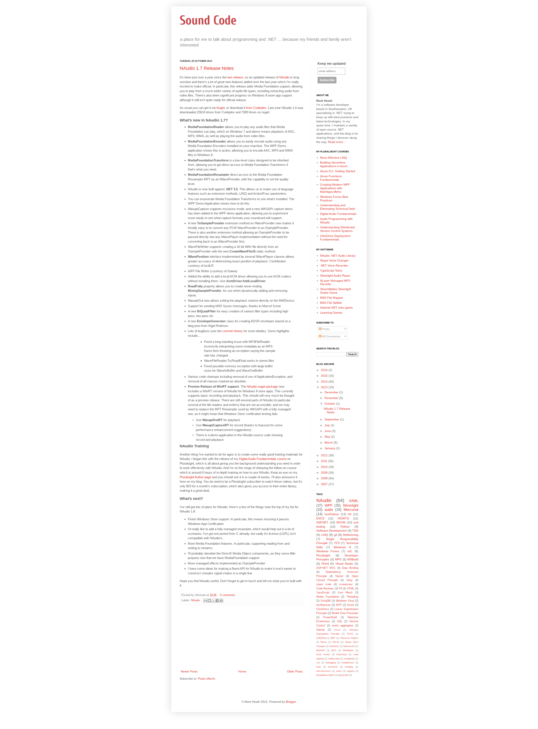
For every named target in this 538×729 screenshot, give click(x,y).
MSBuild (352, 559)
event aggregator (342, 625)
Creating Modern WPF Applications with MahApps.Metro (335, 188)
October (330, 403)
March (329, 442)
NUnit (325, 563)
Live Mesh (345, 592)
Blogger (291, 701)
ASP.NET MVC (326, 568)
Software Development (331, 530)
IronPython (331, 514)
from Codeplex (256, 108)
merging (349, 667)
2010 (324, 467)
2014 (324, 381)
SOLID (335, 642)
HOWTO (343, 518)
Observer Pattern (349, 638)
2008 (324, 478)
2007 (324, 484)
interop (320, 629)
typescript (343, 675)
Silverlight (350, 505)
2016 (324, 370)
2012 (324, 455)
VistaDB (325, 600)
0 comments (227, 595)
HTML (350, 588)
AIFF (339, 605)
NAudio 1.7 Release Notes (207, 68)
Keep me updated (332, 63)
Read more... (336, 142)
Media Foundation (327, 596)
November (331, 398)
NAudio (284, 77)
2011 (324, 461)
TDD (355, 530)
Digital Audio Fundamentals (338, 213)
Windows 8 (342, 547)
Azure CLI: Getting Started (337, 171)
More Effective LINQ (333, 157)
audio (329, 510)
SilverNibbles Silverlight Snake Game (335, 290)
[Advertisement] (241, 637)
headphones (348, 662)
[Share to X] (213, 600)
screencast (346, 584)
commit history (232, 331)
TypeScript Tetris (331, 270)
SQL (339, 621)
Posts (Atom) (206, 678)
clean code (323, 584)
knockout (333, 667)
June (328, 431)
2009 (324, 472)
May (327, 436)
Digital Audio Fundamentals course (262, 459)
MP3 (338, 559)
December (331, 392)
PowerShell (330, 617)
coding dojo (333, 658)
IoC (350, 551)
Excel (337, 630)
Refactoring (350, 534)
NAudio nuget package (262, 386)
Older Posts (295, 671)
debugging (331, 662)
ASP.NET (322, 522)
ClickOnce (322, 609)
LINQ (324, 534)
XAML (353, 501)
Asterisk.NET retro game (336, 307)
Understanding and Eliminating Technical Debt (337, 206)
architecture (323, 605)
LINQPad (321, 638)
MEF (333, 638)
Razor (323, 642)
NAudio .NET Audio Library (338, 255)
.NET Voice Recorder (334, 265)
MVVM (340, 522)
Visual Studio (344, 563)
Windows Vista (345, 600)
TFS (337, 543)
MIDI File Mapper (331, 297)
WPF (328, 505)
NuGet (339, 576)
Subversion (349, 646)
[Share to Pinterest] (221, 600)
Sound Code (208, 20)
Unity (349, 580)
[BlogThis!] (209, 600)
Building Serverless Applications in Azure (334, 164)
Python (345, 526)
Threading (352, 596)
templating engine (325, 675)
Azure (350, 605)
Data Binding (350, 568)
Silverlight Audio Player (335, 275)
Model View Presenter (345, 613)
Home (242, 671)
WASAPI (320, 650)
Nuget (220, 108)
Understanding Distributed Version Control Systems (337, 229)
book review (323, 654)
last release (235, 77)
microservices (323, 671)
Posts (325, 329)
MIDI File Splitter (331, 302)
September (332, 419)
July (327, 425)
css (318, 662)
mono (339, 671)
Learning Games (331, 312)
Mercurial (351, 510)
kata (318, 667)
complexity (349, 658)
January (330, 448)
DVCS (320, 518)
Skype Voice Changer (334, 260)
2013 (324, 387)
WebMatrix (348, 650)
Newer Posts (189, 671)
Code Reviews (325, 588)
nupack (350, 671)
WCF (333, 650)
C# (349, 514)
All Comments (330, 336)
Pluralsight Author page (195, 477)
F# (340, 588)
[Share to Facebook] (217, 600)
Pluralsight (323, 555)
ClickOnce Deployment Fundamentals (335, 237)
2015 (324, 375)
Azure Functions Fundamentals (331, 177)
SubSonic (334, 646)
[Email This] (205, 600)
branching (341, 654)
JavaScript (322, 592)
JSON (350, 634)
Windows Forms (327, 551)
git (335, 534)
